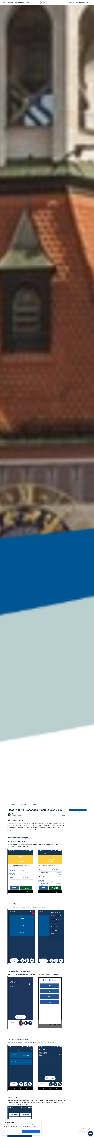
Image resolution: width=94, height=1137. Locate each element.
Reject (12, 1131)
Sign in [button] (89, 2)
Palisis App (33, 804)
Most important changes (76, 812)
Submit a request (80, 2)
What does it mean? (75, 810)
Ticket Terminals (25, 804)
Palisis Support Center (13, 804)
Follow (63, 815)
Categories (70, 2)
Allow (30, 1131)
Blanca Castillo (16, 813)
